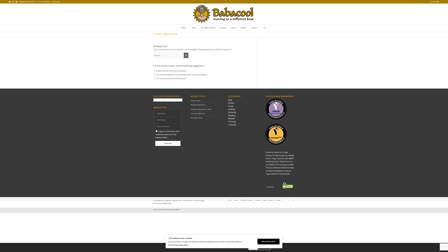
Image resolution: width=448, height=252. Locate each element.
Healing (231, 109)
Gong (230, 106)
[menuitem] (27, 1)
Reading (231, 115)
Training (232, 124)
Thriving (232, 121)
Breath (231, 103)
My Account (56, 2)
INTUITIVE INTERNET (173, 209)
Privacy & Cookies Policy (27, 2)
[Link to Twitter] (9, 2)
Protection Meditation (198, 113)
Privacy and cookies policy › (178, 245)
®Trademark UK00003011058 (162, 203)
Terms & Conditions (44, 2)
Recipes (231, 118)
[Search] (264, 28)
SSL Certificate (270, 187)
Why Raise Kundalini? (198, 105)
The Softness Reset (197, 118)
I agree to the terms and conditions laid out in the (167, 134)
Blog (230, 100)
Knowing (232, 112)
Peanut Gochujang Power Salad (201, 109)
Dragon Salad (195, 100)
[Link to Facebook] (13, 2)
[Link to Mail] (16, 2)
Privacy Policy (161, 137)
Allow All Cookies (268, 241)
